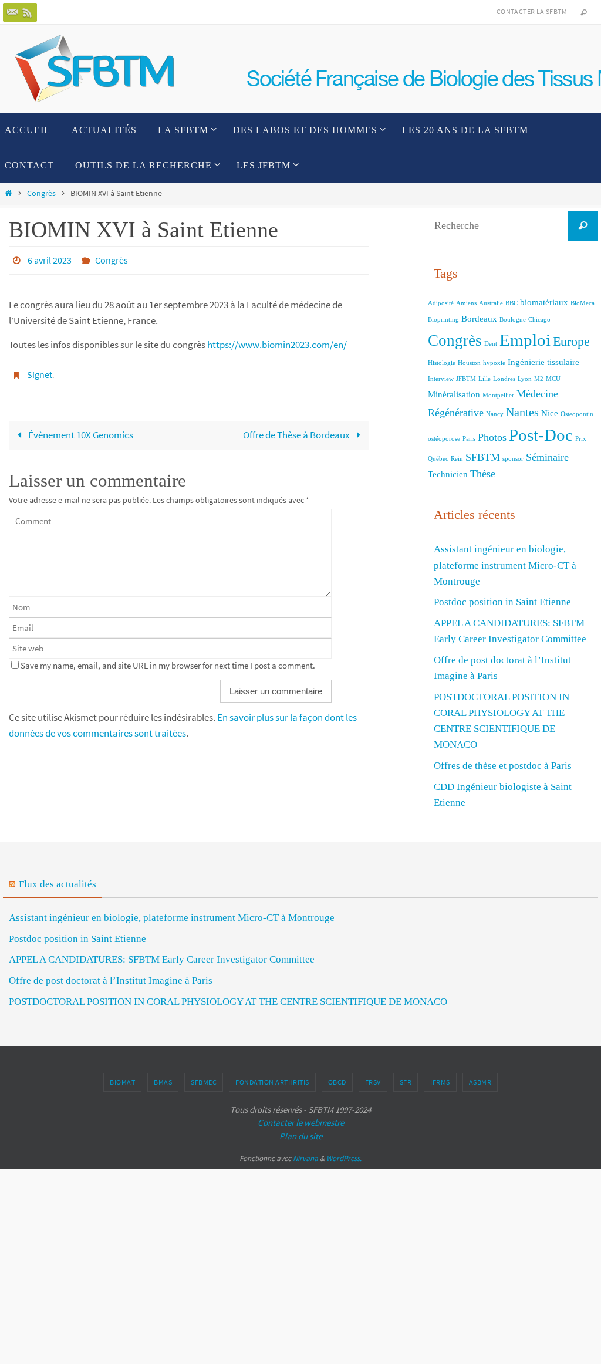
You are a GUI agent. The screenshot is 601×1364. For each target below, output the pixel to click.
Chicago (539, 319)
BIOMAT (122, 1082)
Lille (484, 379)
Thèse (482, 474)
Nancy (495, 414)
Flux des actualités (57, 884)
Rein (457, 458)
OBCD (337, 1082)
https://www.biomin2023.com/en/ (277, 341)
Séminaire (547, 457)
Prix (580, 438)
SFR (406, 1082)
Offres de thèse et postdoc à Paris (503, 765)
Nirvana (305, 1158)
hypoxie (494, 363)
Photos (492, 437)
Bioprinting (443, 319)
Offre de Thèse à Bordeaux (297, 428)
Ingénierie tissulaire (543, 362)
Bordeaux (479, 318)
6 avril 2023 (50, 259)
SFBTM (482, 457)
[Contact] (12, 12)
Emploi (525, 339)
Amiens (466, 303)
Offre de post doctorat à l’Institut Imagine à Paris (110, 980)
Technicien (448, 474)
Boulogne (512, 319)
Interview (441, 379)
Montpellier (498, 395)
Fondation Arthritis (272, 1082)
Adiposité (441, 303)
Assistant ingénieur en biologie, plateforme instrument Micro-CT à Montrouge (505, 564)
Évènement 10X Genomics (79, 428)
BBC (511, 303)
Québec (438, 458)
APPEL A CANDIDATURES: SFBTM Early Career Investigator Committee (162, 959)
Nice (549, 413)
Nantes (522, 412)
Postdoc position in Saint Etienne (502, 601)
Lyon (525, 379)
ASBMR (480, 1082)
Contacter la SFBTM (532, 11)
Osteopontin (577, 414)
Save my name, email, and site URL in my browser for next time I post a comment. (168, 658)
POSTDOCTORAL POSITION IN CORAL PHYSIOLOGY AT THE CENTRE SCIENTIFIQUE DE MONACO (228, 1001)
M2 (538, 379)
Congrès (41, 193)
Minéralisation (454, 394)
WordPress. (344, 1158)
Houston (469, 363)
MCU (553, 379)
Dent (490, 343)
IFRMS (440, 1082)
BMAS (163, 1082)
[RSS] (27, 12)
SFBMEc (204, 1082)
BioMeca (582, 303)
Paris (468, 438)
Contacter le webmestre (301, 1122)
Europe (571, 341)
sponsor (513, 458)
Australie (491, 303)
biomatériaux (544, 302)
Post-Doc (541, 435)
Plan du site (300, 1136)
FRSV (373, 1082)
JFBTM (466, 379)
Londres (504, 379)
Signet (39, 370)
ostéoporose (444, 438)
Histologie (441, 363)
